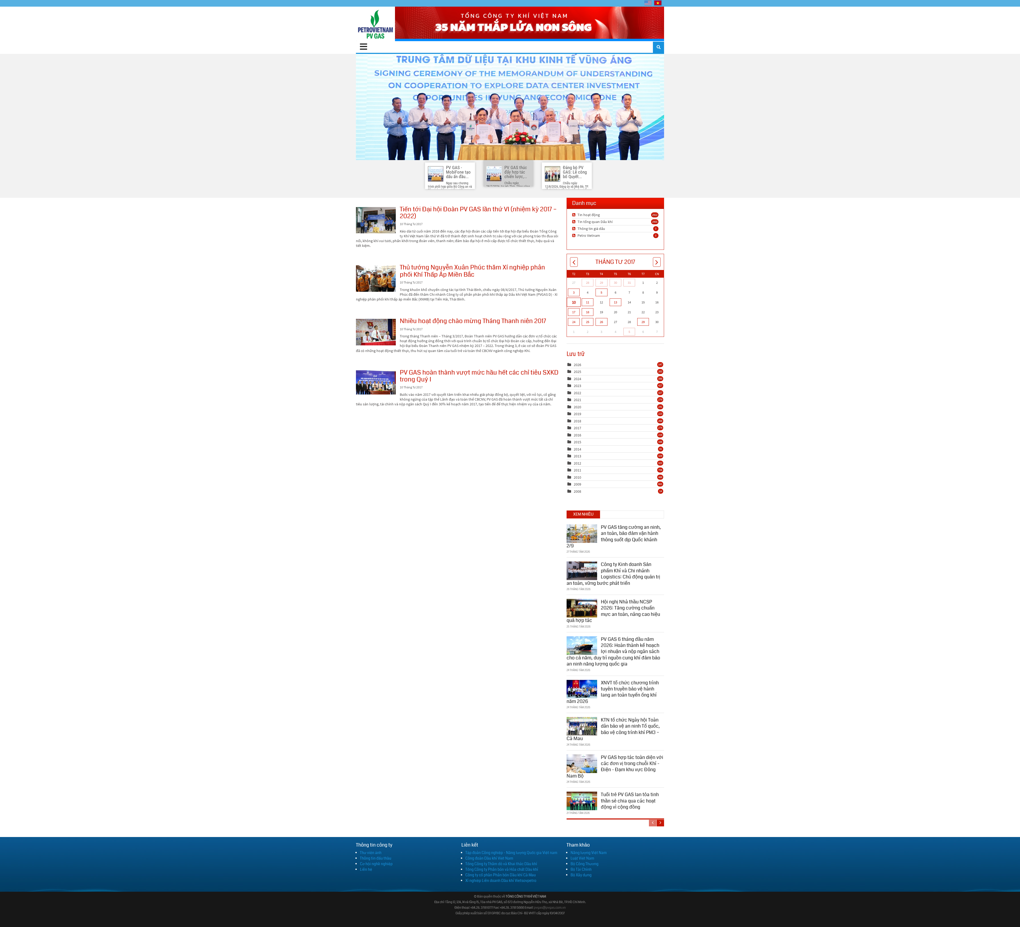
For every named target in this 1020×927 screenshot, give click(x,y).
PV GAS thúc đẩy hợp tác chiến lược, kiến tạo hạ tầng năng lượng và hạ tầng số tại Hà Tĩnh (510, 107)
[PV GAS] (375, 24)
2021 (577, 399)
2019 (577, 413)
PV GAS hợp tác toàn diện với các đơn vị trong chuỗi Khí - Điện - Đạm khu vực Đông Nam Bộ (615, 766)
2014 (577, 449)
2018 (577, 421)
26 (601, 322)
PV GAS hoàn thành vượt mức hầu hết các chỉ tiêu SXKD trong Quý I (376, 382)
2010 (577, 477)
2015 (577, 442)
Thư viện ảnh (370, 852)
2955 (654, 222)
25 (587, 322)
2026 (577, 364)
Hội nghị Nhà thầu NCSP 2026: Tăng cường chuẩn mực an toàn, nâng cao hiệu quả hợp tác (613, 611)
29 (601, 282)
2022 (577, 392)
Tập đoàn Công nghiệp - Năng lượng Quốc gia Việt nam (511, 852)
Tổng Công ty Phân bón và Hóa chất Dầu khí (501, 869)
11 (587, 302)
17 (573, 312)
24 (573, 322)
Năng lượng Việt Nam (589, 852)
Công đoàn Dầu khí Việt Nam (489, 858)
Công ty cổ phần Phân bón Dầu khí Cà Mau (500, 875)
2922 (654, 215)
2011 (577, 470)
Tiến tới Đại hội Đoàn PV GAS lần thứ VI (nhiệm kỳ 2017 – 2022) (376, 220)
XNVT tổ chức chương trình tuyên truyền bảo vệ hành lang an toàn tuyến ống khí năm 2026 (613, 692)
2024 (577, 378)
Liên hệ (366, 869)
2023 (577, 385)
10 (574, 302)
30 (615, 282)
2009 (577, 484)
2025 (577, 371)
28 (587, 282)
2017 (577, 428)
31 (629, 282)
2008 (577, 491)
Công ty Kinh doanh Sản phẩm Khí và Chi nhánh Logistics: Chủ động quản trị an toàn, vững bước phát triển (613, 573)
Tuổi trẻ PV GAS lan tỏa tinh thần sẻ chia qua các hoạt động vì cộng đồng (630, 800)
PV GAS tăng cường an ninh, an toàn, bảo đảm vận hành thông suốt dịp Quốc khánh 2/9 (614, 536)
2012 (577, 463)
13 (615, 302)
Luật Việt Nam (582, 858)
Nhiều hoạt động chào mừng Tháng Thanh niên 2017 (376, 332)
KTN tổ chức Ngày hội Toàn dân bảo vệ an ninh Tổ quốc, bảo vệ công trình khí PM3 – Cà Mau (613, 729)
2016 (577, 435)
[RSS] (574, 214)
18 (587, 312)
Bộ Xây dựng (581, 875)
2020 (577, 407)
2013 (577, 456)
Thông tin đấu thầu (375, 858)
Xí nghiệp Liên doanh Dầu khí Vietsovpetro (500, 880)
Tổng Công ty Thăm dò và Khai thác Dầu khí (501, 863)
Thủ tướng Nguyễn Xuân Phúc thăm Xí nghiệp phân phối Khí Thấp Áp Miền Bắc (376, 278)
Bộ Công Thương (584, 863)
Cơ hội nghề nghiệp (376, 863)
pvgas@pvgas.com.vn (550, 907)
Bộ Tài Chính (581, 869)
